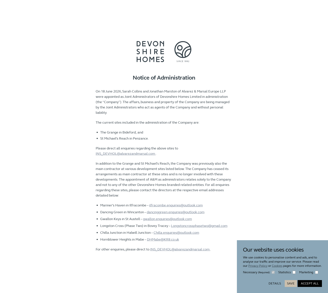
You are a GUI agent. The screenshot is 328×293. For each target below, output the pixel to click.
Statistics (284, 272)
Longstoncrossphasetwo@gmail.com (199, 226)
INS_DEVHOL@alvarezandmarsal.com (126, 153)
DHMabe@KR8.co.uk (163, 239)
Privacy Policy (257, 266)
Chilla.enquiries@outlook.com (176, 232)
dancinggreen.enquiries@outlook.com (175, 212)
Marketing (306, 272)
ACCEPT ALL (310, 283)
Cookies (277, 266)
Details (275, 283)
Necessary (256, 272)
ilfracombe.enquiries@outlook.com (176, 205)
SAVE (291, 283)
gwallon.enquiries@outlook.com (167, 219)
